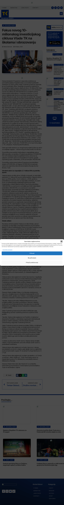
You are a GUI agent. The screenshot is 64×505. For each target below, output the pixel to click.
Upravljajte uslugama (7, 249)
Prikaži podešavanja (32, 262)
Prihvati (32, 253)
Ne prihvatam (32, 258)
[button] (61, 241)
